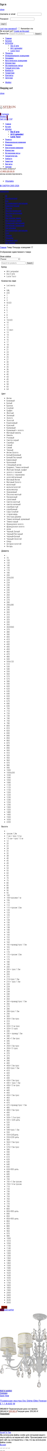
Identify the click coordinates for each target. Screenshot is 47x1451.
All (6, 196)
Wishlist (8, 82)
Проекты (9, 53)
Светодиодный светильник (16, 230)
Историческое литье (14, 65)
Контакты (9, 75)
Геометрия (9, 73)
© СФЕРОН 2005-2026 (9, 185)
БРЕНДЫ (9, 43)
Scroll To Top (5, 1432)
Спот (7, 233)
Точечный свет (11, 240)
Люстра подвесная (13, 211)
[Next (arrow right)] (4, 1450)
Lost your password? (8, 28)
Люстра (8, 208)
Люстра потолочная (13, 213)
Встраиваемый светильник (16, 203)
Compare (3, 1393)
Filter (4, 1307)
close (2, 9)
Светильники (10, 228)
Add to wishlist (6, 1391)
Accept (3, 1445)
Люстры (8, 215)
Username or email (8, 14)
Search (38, 34)
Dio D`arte (14, 46)
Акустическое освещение (16, 60)
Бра (6, 201)
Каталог (8, 41)
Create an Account (21, 31)
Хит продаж (10, 243)
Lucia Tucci (15, 50)
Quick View (4, 1395)
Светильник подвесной (14, 225)
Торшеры (9, 238)
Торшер (8, 235)
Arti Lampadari (16, 48)
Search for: (4, 33)
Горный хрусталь (12, 68)
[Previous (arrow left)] (1, 1450)
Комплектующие (12, 206)
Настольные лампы (13, 220)
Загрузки (9, 78)
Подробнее (5, 1414)
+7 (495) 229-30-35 (7, 171)
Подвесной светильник (15, 223)
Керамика (9, 58)
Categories (4, 191)
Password (5, 19)
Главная (8, 38)
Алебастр (9, 70)
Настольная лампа (13, 218)
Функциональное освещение (17, 55)
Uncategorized (11, 198)
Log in (3, 24)
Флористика (10, 63)
